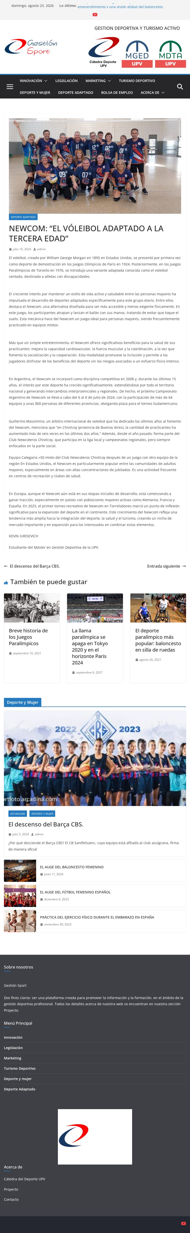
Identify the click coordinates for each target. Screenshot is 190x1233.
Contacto (11, 1199)
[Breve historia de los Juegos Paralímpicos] (32, 597)
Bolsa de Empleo (117, 92)
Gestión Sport (15, 985)
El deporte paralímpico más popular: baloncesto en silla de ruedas (158, 640)
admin (41, 249)
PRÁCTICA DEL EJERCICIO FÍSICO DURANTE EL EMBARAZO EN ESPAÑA (97, 917)
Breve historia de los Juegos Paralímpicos (28, 637)
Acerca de (150, 92)
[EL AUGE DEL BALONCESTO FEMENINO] (20, 871)
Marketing (96, 80)
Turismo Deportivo (137, 80)
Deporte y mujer (18, 1078)
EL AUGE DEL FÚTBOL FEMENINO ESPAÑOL (75, 892)
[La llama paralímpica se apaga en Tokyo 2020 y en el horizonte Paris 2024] (95, 597)
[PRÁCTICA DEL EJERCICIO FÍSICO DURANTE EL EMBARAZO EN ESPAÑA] (20, 921)
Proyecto (11, 1010)
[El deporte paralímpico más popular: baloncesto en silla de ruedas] (158, 597)
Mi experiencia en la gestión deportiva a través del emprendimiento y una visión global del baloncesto (120, 8)
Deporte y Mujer (35, 92)
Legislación (66, 80)
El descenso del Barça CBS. (35, 566)
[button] (45, 80)
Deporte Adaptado (75, 92)
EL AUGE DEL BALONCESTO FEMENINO (72, 867)
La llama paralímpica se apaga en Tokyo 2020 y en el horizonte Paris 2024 (90, 646)
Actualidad (17, 813)
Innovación (31, 80)
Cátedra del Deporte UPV (24, 1179)
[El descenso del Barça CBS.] (95, 758)
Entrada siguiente (163, 566)
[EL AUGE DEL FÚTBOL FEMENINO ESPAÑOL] (20, 896)
